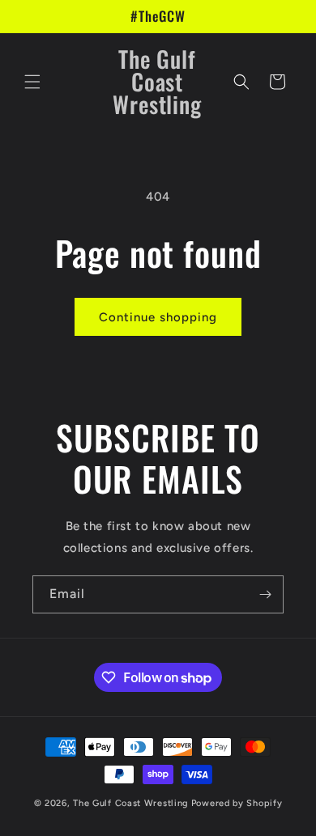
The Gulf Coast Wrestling (131, 803)
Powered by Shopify (237, 803)
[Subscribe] (265, 594)
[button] (32, 82)
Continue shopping (158, 317)
